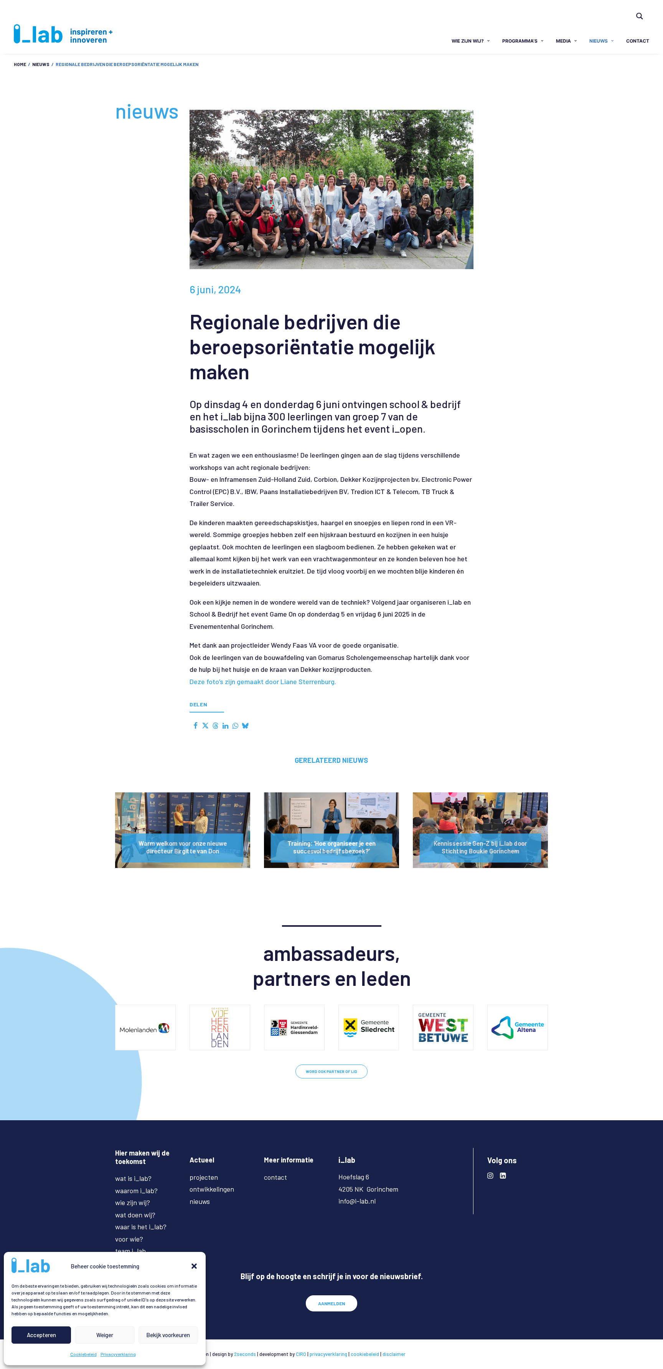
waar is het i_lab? (141, 1226)
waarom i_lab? (136, 1190)
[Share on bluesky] (245, 725)
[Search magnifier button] (639, 16)
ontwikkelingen (212, 1189)
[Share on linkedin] (225, 725)
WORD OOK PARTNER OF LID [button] (331, 1071)
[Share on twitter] (205, 725)
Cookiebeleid (83, 1354)
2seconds (245, 1354)
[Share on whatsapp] (235, 725)
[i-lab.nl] (63, 33)
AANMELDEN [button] (331, 1303)
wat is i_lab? (133, 1178)
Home (20, 64)
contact (637, 41)
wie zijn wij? (132, 1202)
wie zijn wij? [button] (468, 41)
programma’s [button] (520, 41)
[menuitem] (643, 11)
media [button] (563, 41)
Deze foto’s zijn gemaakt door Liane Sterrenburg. (263, 681)
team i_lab (130, 1251)
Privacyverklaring (118, 1354)
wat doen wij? (135, 1214)
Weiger (104, 1334)
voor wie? (129, 1239)
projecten (204, 1177)
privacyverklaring (328, 1354)
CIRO (301, 1354)
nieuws (598, 41)
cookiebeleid (365, 1354)
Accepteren (41, 1334)
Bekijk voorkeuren (168, 1334)
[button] (194, 1266)
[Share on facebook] (195, 725)
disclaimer (394, 1354)
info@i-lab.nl (357, 1201)
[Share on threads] (215, 725)
